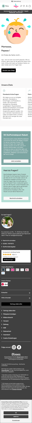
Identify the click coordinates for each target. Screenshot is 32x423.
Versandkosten (5, 370)
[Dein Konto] (26, 6)
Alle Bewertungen (8, 259)
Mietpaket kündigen (9, 314)
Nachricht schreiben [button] (16, 198)
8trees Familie (20, 356)
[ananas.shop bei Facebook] (19, 347)
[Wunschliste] (23, 6)
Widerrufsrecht (8, 317)
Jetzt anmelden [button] (16, 161)
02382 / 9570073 (8, 243)
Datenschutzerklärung (18, 409)
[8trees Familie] (16, 354)
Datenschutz (7, 331)
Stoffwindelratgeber (9, 247)
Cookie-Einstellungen (10, 338)
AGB (4, 328)
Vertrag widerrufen (16, 304)
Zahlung (5, 324)
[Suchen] (21, 6)
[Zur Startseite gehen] (16, 5)
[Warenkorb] (29, 6)
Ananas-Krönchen (17, 389)
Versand (5, 321)
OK (16, 413)
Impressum (6, 334)
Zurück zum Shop (8, 70)
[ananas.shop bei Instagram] (14, 347)
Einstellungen (16, 420)
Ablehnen (16, 416)
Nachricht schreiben (9, 240)
